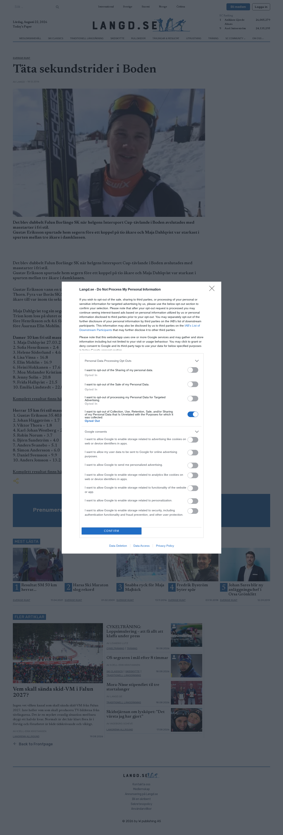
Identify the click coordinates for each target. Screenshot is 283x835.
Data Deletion (118, 545)
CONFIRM (111, 530)
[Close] (213, 290)
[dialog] (141, 418)
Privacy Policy (165, 545)
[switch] (192, 370)
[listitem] (141, 361)
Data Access (141, 545)
